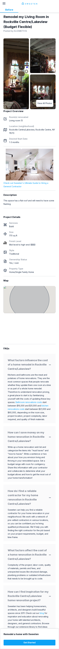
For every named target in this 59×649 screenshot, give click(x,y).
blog (42, 613)
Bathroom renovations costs (29, 402)
